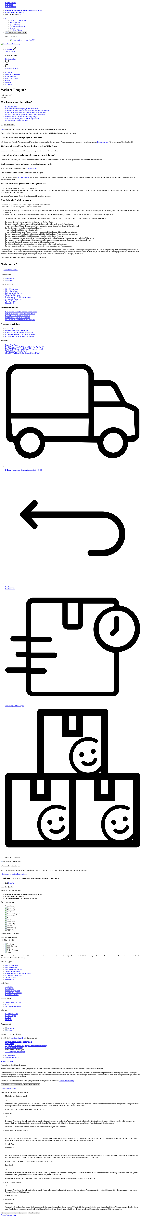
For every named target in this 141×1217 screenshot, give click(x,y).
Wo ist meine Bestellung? (18, 20)
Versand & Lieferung (12, 295)
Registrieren (9, 989)
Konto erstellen (10, 59)
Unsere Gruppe (10, 1016)
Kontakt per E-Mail (11, 270)
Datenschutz (9, 1044)
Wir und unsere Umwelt (13, 1002)
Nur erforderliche (16, 1084)
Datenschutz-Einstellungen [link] (14, 1050)
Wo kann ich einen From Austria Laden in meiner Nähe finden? (27, 111)
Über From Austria (11, 1014)
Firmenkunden (10, 303)
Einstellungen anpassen (31, 1084)
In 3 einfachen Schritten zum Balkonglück (20, 320)
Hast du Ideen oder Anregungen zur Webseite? (21, 109)
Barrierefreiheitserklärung (14, 1048)
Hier (2, 129)
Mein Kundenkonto (12, 289)
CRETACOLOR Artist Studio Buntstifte (19, 336)
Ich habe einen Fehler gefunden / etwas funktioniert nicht (25, 115)
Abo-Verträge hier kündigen (15, 1052)
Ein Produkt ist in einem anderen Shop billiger (21, 117)
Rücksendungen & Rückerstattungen (18, 297)
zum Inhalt (9, 5)
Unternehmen (10, 1055)
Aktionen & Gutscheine (13, 299)
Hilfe (7, 18)
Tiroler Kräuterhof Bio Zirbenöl (16, 351)
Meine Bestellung (11, 291)
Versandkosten (15, 24)
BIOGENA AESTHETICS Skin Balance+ (20, 334)
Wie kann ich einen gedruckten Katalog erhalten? (22, 119)
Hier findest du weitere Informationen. (14, 874)
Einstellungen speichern (9, 1213)
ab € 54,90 (23, 10)
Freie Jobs (8, 1020)
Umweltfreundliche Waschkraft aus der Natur (21, 312)
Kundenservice (102, 142)
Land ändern (16, 1034)
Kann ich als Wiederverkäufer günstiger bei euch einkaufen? (26, 113)
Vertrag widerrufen (7, 1061)
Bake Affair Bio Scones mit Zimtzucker (19, 332)
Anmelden (9, 987)
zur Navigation (10, 3)
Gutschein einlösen (12, 995)
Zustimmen (5, 1084)
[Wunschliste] (7, 63)
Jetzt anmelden (10, 51)
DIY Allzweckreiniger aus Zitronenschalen (20, 314)
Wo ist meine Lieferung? (13, 993)
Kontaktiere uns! (11, 107)
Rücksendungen (15, 22)
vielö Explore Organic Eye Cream (17, 330)
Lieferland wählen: (7, 95)
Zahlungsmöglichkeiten (18, 26)
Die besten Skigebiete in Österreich (17, 318)
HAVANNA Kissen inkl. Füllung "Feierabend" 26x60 (24, 349)
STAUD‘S (9, 328)
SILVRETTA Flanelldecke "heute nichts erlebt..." (22, 353)
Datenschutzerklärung (66, 1081)
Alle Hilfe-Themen (16, 30)
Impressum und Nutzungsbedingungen (18, 1042)
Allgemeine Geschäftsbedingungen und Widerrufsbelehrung (26, 1046)
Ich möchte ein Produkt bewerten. (17, 120)
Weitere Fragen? (11, 301)
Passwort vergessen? (12, 991)
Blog (7, 1004)
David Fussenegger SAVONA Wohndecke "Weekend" (24, 347)
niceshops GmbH (17, 1038)
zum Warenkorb (10, 7)
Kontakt (12, 28)
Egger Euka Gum (11, 345)
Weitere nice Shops (12, 1057)
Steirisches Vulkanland (13, 1006)
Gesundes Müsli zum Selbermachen (17, 316)
